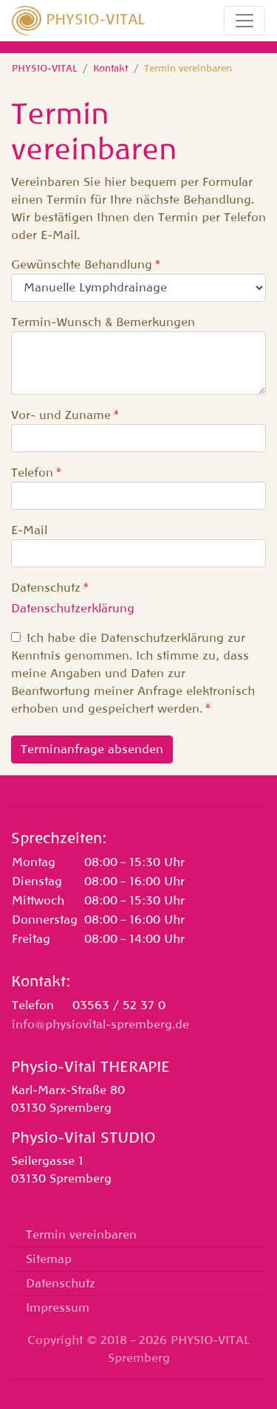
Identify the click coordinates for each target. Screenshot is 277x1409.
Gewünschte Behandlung (81, 264)
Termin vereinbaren (81, 1235)
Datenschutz (46, 588)
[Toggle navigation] (244, 20)
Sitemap (49, 1259)
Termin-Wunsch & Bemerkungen (103, 322)
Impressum (57, 1308)
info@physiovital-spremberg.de (100, 1024)
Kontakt (110, 68)
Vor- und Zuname (61, 415)
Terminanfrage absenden (92, 749)
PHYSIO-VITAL (93, 19)
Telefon (32, 473)
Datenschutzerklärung (72, 608)
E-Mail (29, 530)
